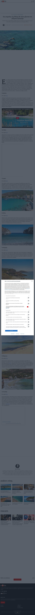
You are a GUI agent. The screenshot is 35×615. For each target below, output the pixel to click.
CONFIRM (11, 330)
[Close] (32, 281)
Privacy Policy (22, 333)
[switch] (28, 297)
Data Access (17, 333)
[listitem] (17, 295)
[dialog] (17, 307)
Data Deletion (13, 333)
